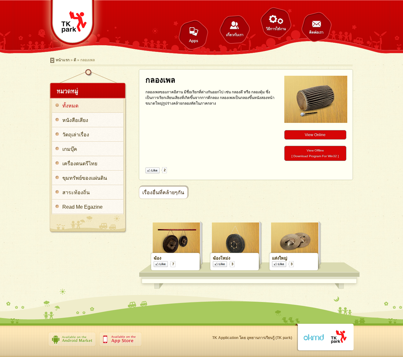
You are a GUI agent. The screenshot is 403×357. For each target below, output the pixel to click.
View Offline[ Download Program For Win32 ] (315, 153)
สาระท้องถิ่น (76, 192)
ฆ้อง (157, 258)
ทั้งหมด (70, 105)
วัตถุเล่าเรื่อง (75, 134)
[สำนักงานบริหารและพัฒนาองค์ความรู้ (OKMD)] (314, 337)
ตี (75, 60)
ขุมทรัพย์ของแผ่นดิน (84, 178)
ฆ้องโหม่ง (221, 258)
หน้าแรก (63, 60)
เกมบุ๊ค (69, 149)
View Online (315, 135)
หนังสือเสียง (75, 120)
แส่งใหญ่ (279, 258)
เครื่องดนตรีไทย (79, 163)
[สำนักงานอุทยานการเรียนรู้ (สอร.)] (339, 337)
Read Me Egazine (82, 207)
